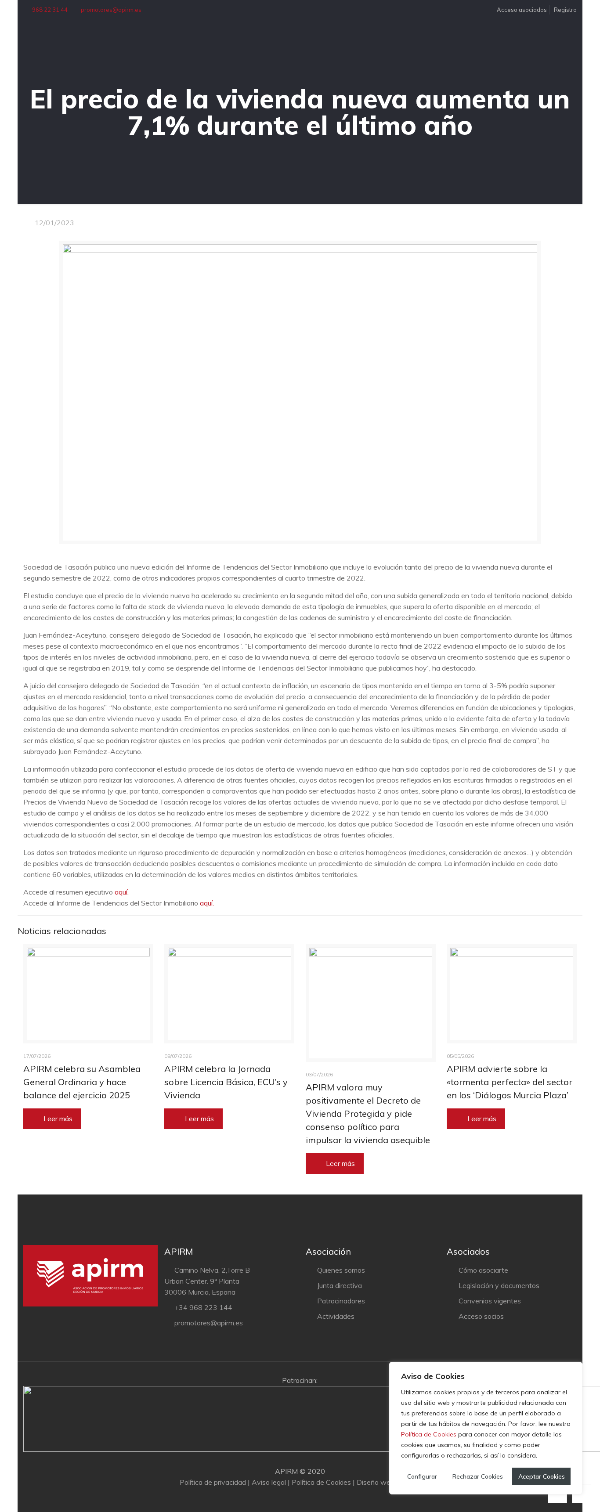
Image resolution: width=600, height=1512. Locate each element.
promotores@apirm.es (111, 9)
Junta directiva (339, 1285)
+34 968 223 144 (203, 1307)
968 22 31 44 (50, 9)
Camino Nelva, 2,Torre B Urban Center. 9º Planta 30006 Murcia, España (206, 1281)
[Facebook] (282, 1498)
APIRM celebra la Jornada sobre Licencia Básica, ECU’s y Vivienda (226, 1082)
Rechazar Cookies (477, 1476)
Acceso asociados (521, 9)
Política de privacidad (213, 1482)
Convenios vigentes (490, 1300)
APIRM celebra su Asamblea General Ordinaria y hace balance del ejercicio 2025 (82, 1082)
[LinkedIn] (306, 1498)
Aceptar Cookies (541, 1476)
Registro (565, 9)
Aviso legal (269, 1482)
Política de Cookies (428, 1434)
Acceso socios (481, 1316)
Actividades (335, 1316)
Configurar (422, 1476)
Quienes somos (341, 1270)
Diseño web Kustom (388, 1482)
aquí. (122, 892)
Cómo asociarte (483, 1270)
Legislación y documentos (499, 1285)
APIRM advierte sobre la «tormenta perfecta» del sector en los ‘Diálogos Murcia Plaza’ (509, 1082)
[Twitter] (294, 1498)
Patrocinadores (341, 1300)
